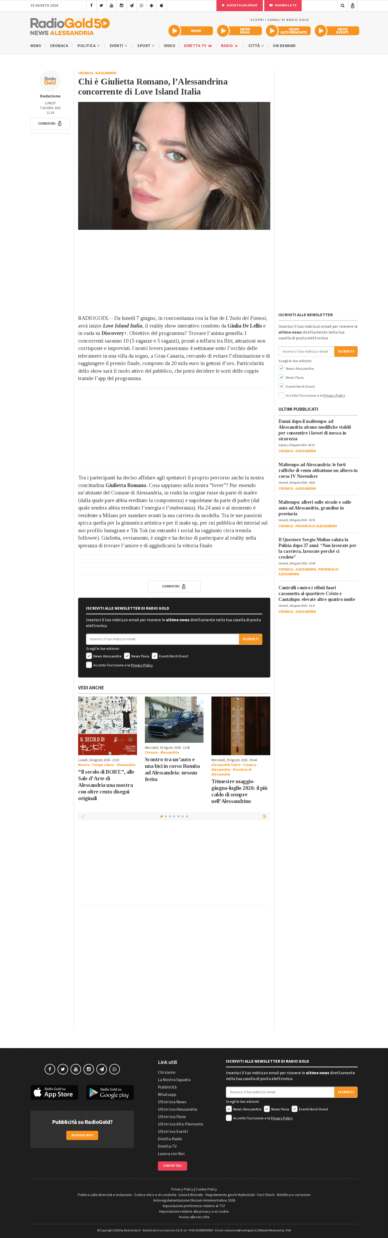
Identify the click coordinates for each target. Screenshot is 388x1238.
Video (170, 46)
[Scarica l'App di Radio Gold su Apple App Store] (54, 1092)
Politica (87, 46)
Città (254, 46)
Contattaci (172, 1166)
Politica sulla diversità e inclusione (105, 1195)
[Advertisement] (174, 272)
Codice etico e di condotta (155, 1195)
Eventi (117, 46)
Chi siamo (167, 1072)
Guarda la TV (285, 5)
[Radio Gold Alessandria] (70, 25)
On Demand (284, 46)
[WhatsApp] (141, 5)
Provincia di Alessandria (316, 526)
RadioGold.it (132, 1230)
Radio (227, 46)
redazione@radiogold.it (240, 1230)
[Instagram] (121, 5)
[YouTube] (111, 5)
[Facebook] (91, 5)
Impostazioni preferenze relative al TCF (194, 1206)
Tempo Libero (103, 765)
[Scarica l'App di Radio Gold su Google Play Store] (110, 1092)
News (35, 46)
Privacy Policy (142, 665)
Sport (144, 46)
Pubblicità (167, 1087)
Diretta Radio (170, 1139)
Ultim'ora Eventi (173, 1131)
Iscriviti (251, 639)
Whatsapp (167, 1094)
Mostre (83, 765)
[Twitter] (101, 5)
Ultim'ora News (172, 1102)
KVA (288, 1230)
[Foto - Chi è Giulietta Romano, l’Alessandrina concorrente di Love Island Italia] (174, 166)
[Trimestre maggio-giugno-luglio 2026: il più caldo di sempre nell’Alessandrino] (240, 726)
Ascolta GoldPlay (241, 5)
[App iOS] (162, 5)
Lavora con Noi (171, 1154)
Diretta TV (195, 46)
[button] (50, 123)
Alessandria (105, 73)
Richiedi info (82, 1135)
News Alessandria (107, 656)
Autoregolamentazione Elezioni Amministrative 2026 (194, 1200)
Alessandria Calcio (225, 765)
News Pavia (140, 656)
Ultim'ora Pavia (172, 1117)
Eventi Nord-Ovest (173, 656)
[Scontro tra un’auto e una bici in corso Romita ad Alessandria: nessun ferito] (174, 720)
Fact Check (266, 1195)
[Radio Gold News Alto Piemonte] (288, 31)
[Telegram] (131, 5)
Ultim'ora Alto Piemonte (180, 1124)
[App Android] (152, 5)
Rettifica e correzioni (293, 1195)
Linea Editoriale (191, 1195)
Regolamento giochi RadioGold (230, 1195)
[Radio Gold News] (190, 31)
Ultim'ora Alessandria (177, 1109)
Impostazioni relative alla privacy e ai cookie (194, 1211)
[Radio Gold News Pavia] (239, 31)
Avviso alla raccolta (194, 1217)
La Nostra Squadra (174, 1080)
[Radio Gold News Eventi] (337, 31)
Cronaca (59, 46)
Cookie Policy (206, 1189)
